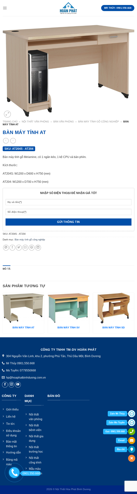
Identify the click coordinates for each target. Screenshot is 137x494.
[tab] (6, 269)
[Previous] (3, 314)
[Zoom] (7, 114)
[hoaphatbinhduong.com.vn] (68, 8)
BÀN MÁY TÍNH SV (68, 327)
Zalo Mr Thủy (117, 413)
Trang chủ (10, 121)
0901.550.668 (31, 473)
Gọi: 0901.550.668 (115, 431)
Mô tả (6, 269)
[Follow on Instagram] (11, 385)
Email (121, 440)
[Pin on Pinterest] (32, 248)
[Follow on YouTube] (18, 385)
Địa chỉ (121, 449)
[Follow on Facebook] (5, 385)
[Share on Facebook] (12, 248)
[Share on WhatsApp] (6, 248)
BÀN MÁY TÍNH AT (23, 327)
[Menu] (5, 8)
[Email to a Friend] (25, 248)
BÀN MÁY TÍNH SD (113, 327)
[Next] (134, 314)
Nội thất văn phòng (35, 121)
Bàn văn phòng (63, 121)
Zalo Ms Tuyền (117, 422)
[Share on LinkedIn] (38, 248)
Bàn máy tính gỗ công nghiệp (98, 121)
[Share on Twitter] (19, 248)
